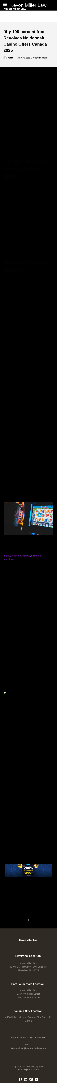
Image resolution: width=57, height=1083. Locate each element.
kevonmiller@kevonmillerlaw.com (28, 1048)
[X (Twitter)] (36, 1079)
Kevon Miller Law (28, 5)
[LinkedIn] (25, 1079)
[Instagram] (31, 1079)
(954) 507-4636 (37, 1037)
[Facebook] (20, 1079)
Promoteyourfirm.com (28, 1069)
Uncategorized (40, 58)
